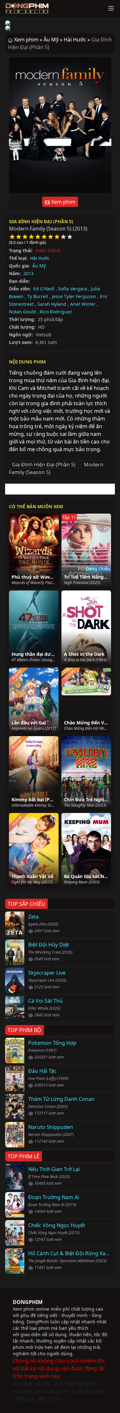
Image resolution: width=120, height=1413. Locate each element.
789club (24, 1398)
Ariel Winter (83, 304)
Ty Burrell (37, 296)
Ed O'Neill (43, 289)
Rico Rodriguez (56, 312)
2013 (28, 273)
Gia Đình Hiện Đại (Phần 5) (41, 221)
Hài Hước (40, 258)
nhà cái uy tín (52, 1391)
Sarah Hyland (51, 304)
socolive (22, 1383)
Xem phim (63, 201)
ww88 (43, 1383)
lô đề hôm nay (89, 1391)
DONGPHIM (28, 1302)
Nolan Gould (22, 312)
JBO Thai (48, 1398)
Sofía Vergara (72, 289)
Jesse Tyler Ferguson (74, 296)
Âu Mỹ (39, 266)
